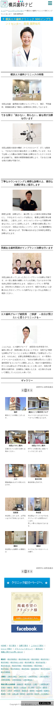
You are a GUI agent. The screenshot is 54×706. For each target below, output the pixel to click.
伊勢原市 (17, 691)
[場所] (15, 403)
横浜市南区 (5, 662)
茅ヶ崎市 (31, 687)
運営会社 (39, 649)
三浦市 (35, 684)
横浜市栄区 (25, 669)
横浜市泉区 (35, 669)
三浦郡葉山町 (44, 684)
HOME (3, 646)
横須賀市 (28, 684)
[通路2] (38, 537)
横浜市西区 (35, 659)
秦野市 (45, 687)
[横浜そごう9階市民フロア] (38, 403)
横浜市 (3, 659)
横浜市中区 (45, 659)
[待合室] (38, 504)
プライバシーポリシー (24, 649)
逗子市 (38, 687)
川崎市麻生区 (28, 680)
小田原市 (23, 687)
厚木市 (3, 691)
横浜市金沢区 (40, 662)
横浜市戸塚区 (16, 666)
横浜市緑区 (5, 669)
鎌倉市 (9, 687)
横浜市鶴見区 (12, 659)
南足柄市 (39, 691)
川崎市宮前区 (16, 680)
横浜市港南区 (28, 666)
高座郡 (3, 694)
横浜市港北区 (5, 666)
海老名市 (25, 691)
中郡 (8, 694)
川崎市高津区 (44, 676)
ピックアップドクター (16, 11)
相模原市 (20, 684)
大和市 (9, 691)
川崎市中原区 (33, 676)
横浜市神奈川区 (24, 659)
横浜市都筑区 (5, 672)
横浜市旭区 (38, 666)
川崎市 (3, 676)
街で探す (12, 646)
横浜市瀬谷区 (15, 669)
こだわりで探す (37, 646)
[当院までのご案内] (15, 437)
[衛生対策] (38, 470)
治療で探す (23, 646)
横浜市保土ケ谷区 (16, 662)
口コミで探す (6, 649)
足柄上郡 (15, 694)
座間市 (32, 691)
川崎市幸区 (22, 676)
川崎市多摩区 (5, 680)
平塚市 (3, 687)
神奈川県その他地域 (8, 684)
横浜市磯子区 (29, 662)
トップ (3, 11)
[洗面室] (15, 504)
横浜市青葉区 (45, 669)
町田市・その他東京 (42, 694)
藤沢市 (16, 687)
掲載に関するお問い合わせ (12, 652)
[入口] (15, 470)
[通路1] (15, 537)
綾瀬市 (46, 691)
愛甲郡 (22, 694)
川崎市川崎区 (12, 676)
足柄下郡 (30, 694)
